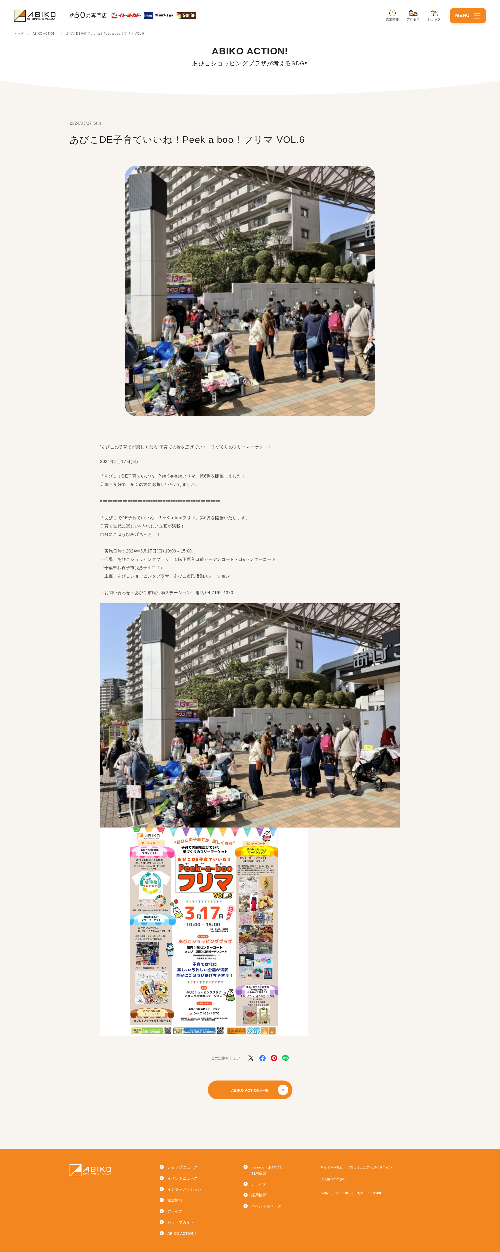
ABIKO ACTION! (45, 33)
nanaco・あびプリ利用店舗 (267, 1170)
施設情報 (175, 1200)
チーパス (258, 1184)
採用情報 (258, 1195)
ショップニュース (182, 1167)
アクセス (175, 1211)
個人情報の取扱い (334, 1179)
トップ (18, 33)
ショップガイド (180, 1222)
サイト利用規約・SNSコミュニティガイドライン (356, 1167)
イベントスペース (266, 1206)
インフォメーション (184, 1189)
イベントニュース (182, 1178)
